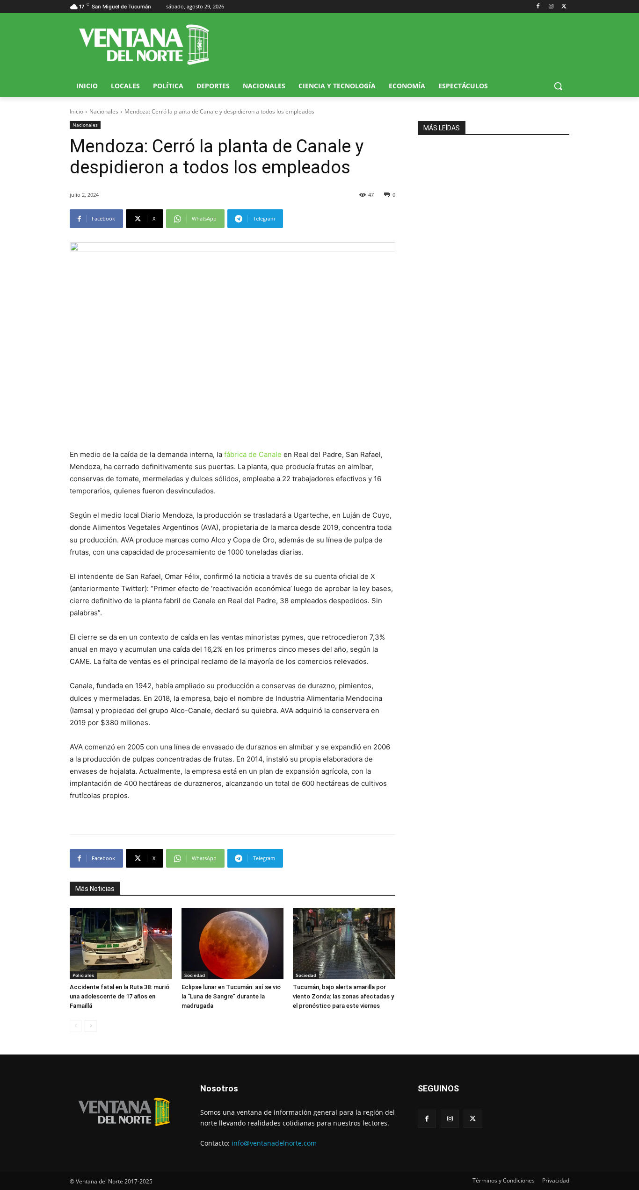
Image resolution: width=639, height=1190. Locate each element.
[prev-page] (75, 1026)
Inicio (76, 111)
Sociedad (194, 975)
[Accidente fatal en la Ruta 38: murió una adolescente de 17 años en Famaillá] (121, 943)
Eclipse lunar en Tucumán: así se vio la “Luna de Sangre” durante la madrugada (231, 996)
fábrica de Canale (253, 454)
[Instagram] (550, 6)
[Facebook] (538, 6)
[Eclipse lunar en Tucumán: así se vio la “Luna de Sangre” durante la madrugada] (233, 943)
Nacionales (103, 111)
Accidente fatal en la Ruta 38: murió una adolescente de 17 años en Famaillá (119, 996)
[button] (558, 86)
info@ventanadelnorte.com (274, 1143)
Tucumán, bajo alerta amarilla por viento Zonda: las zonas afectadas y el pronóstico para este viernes (343, 996)
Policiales (83, 975)
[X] (564, 6)
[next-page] (90, 1026)
